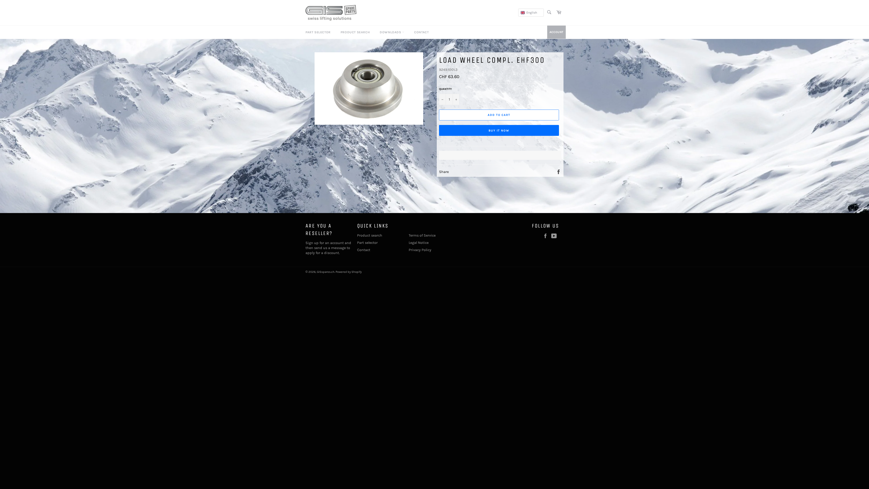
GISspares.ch (325, 271)
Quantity (445, 89)
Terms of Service (422, 235)
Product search (369, 235)
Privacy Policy (420, 250)
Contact (421, 32)
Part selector (367, 242)
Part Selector (318, 32)
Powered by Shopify (349, 271)
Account (556, 32)
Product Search (355, 32)
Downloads (391, 32)
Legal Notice (419, 242)
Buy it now (499, 130)
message (338, 248)
